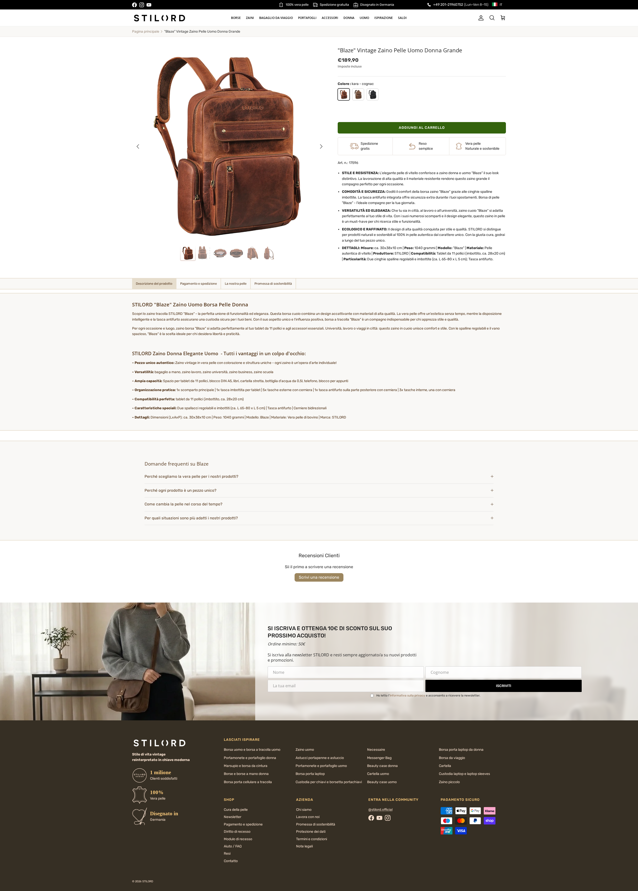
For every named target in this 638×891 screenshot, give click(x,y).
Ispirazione (383, 18)
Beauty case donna (382, 766)
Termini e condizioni (311, 839)
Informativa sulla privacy (407, 695)
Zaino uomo (305, 750)
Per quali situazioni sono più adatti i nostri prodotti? (191, 518)
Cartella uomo (378, 774)
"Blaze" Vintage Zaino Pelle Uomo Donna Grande (202, 31)
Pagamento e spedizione (243, 824)
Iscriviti (503, 686)
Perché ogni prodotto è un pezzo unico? (180, 490)
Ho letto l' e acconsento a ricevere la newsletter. (428, 695)
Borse (236, 18)
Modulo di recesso (238, 839)
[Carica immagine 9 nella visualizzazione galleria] (229, 144)
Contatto (231, 861)
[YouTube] (149, 4)
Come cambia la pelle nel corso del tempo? (183, 504)
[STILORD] (159, 18)
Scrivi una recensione (319, 577)
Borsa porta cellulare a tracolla (248, 782)
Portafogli (307, 18)
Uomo (364, 18)
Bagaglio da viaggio (276, 18)
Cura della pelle (236, 810)
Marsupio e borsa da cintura (245, 766)
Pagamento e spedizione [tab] (198, 283)
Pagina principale (145, 31)
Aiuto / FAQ (232, 846)
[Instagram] (141, 4)
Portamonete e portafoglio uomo (321, 766)
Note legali (304, 846)
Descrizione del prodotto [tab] (154, 283)
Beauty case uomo (382, 782)
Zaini (250, 18)
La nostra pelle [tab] (235, 283)
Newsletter (232, 817)
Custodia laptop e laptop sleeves (464, 774)
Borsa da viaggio (452, 758)
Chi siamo (304, 810)
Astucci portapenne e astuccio (320, 758)
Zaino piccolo (449, 782)
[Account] (480, 18)
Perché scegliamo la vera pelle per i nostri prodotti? (191, 476)
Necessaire (376, 750)
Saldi (402, 18)
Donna (348, 18)
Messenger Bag (379, 758)
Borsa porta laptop (310, 774)
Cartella (445, 766)
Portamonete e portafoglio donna (250, 758)
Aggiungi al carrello (422, 128)
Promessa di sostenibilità (315, 824)
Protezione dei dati (310, 831)
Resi (227, 853)
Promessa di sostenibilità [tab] (273, 283)
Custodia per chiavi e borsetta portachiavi (329, 782)
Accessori (330, 18)
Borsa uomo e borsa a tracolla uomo (252, 750)
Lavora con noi (307, 817)
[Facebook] (134, 4)
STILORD (147, 881)
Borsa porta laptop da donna (461, 750)
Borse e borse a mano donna (246, 774)
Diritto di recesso (237, 831)
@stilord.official (380, 810)
